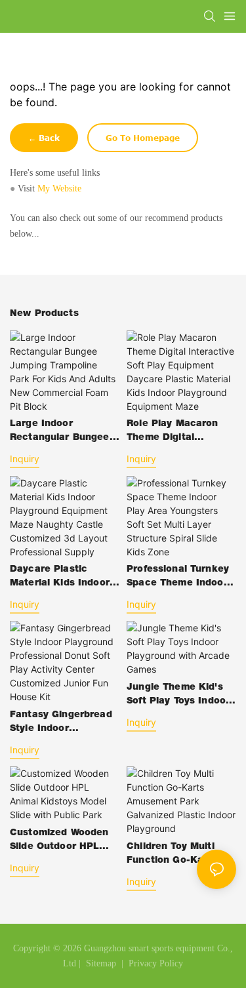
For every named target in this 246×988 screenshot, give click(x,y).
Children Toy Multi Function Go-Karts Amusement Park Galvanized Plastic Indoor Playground (172, 855)
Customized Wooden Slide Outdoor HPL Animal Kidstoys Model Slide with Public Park (59, 841)
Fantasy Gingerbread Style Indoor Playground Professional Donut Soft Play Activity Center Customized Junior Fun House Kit (61, 723)
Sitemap (99, 963)
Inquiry (24, 458)
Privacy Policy (156, 963)
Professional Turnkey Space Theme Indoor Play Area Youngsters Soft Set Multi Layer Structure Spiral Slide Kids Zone (179, 578)
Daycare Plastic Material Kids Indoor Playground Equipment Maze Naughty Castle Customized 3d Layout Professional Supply (64, 578)
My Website (59, 188)
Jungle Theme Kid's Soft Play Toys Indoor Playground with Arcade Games (178, 696)
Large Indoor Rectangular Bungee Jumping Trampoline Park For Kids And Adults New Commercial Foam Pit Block (62, 432)
